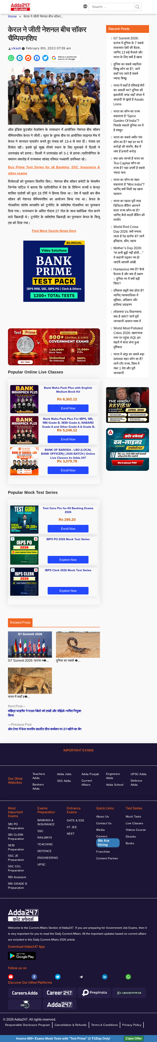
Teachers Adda (39, 776)
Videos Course (136, 829)
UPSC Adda (139, 774)
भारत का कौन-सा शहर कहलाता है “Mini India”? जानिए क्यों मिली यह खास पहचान (129, 187)
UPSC (41, 864)
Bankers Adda (38, 786)
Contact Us (103, 823)
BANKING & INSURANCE (46, 822)
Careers (103, 840)
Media (100, 829)
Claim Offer (134, 1038)
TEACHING (45, 844)
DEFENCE (44, 851)
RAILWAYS (44, 837)
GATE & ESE (75, 820)
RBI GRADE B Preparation (17, 885)
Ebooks (131, 836)
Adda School (114, 784)
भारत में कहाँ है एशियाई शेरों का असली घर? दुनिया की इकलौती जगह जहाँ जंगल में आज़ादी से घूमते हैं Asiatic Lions (128, 95)
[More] (85, 6)
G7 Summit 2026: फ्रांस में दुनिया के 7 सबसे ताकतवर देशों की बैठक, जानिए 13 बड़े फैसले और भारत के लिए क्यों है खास (128, 48)
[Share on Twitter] (45, 58)
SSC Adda (64, 780)
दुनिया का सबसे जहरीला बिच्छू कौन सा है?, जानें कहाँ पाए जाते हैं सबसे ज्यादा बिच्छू (127, 71)
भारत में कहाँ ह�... (19, 696)
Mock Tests (133, 816)
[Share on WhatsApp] (11, 58)
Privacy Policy (131, 1024)
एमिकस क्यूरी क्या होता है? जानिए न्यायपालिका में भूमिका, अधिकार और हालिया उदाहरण (128, 297)
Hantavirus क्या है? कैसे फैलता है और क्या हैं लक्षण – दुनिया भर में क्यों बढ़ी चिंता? (128, 276)
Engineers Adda (113, 776)
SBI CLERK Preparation (16, 836)
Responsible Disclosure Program (27, 1024)
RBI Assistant (17, 877)
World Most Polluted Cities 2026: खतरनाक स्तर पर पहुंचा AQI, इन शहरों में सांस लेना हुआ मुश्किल (128, 338)
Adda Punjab (90, 774)
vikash (16, 48)
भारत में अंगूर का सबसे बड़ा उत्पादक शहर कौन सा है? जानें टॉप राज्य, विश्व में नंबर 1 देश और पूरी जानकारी (128, 363)
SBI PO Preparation (16, 826)
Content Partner (107, 858)
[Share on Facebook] (37, 58)
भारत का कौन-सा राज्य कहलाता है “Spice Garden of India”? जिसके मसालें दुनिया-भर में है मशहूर (128, 121)
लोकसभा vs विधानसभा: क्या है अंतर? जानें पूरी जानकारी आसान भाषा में (127, 316)
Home (12, 16)
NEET (71, 833)
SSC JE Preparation (16, 857)
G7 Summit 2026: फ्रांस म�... (28, 660)
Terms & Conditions (104, 1024)
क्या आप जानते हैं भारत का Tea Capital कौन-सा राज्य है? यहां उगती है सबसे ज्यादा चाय (129, 165)
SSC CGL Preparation (16, 868)
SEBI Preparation (16, 847)
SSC (40, 831)
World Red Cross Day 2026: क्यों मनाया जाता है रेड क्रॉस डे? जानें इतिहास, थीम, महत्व (128, 234)
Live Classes (134, 823)
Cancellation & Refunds (71, 1024)
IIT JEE (72, 827)
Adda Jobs (64, 774)
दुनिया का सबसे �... (68, 660)
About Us (102, 816)
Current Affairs (87, 782)
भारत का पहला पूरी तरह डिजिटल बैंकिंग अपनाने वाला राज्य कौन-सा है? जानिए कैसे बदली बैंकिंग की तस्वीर (129, 210)
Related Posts (20, 622)
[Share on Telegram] (20, 58)
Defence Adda (136, 782)
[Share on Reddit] (28, 58)
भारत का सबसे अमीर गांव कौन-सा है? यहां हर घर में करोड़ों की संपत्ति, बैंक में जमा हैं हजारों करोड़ (127, 144)
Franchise (103, 851)
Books (130, 843)
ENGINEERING (47, 857)
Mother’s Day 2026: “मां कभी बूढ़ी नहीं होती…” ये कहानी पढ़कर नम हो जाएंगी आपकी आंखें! (128, 255)
